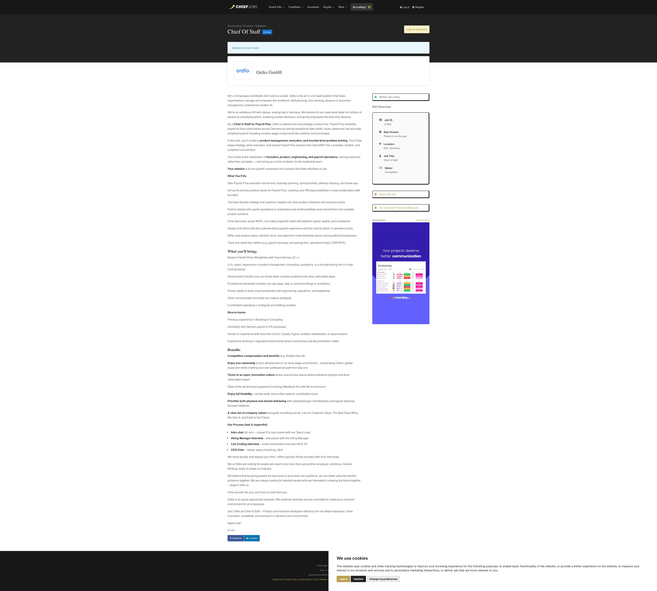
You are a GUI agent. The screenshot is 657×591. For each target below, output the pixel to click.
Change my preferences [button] (383, 578)
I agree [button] (343, 578)
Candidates (294, 7)
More (341, 7)
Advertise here (422, 220)
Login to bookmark (417, 29)
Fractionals (313, 7)
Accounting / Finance (240, 26)
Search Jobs (275, 7)
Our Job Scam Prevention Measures (398, 207)
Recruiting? (360, 7)
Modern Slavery (327, 579)
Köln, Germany (392, 148)
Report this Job (387, 194)
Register (419, 7)
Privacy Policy (290, 579)
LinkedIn (253, 538)
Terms (316, 579)
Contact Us (277, 579)
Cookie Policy (305, 579)
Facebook (236, 538)
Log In (406, 7)
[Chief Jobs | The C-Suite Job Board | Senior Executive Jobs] (244, 7)
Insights (327, 7)
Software (260, 26)
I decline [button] (358, 578)
